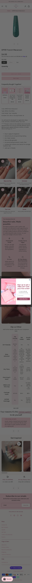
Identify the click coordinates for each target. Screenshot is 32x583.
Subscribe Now (23, 298)
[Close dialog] (29, 279)
